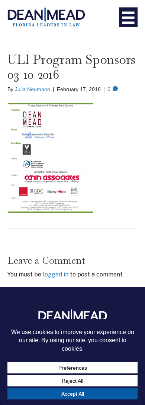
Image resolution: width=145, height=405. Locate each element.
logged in (55, 274)
